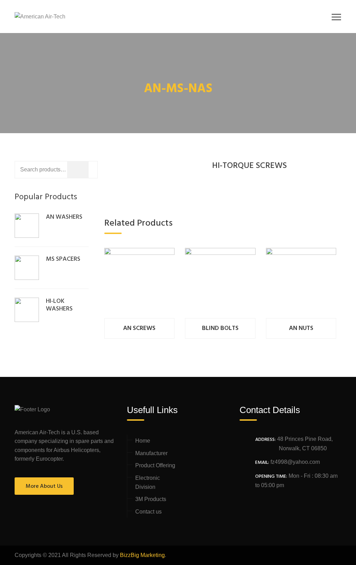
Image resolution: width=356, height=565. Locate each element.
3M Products (150, 499)
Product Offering (155, 465)
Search (106, 170)
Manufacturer (151, 453)
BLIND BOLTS (220, 328)
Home (142, 441)
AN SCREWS (139, 328)
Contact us (148, 512)
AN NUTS (301, 328)
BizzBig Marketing (142, 555)
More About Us (44, 486)
